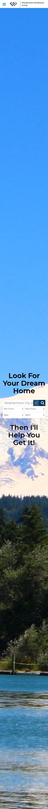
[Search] (42, 403)
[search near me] (36, 403)
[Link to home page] (13, 4)
